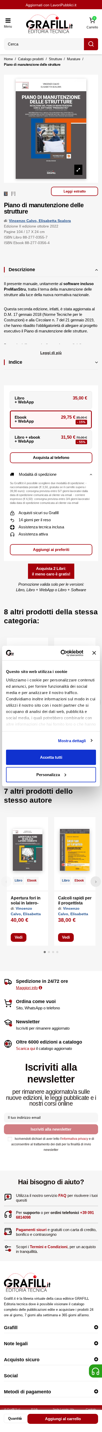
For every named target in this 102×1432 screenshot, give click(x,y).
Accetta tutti (51, 757)
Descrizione (22, 269)
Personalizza (48, 774)
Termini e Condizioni (48, 1246)
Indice (15, 362)
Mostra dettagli (72, 740)
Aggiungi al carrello (63, 1418)
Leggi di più (51, 353)
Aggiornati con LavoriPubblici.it (51, 5)
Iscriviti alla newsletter (51, 1129)
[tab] (51, 272)
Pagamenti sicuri (31, 1229)
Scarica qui (25, 1048)
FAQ (62, 1195)
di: (6, 221)
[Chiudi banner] (94, 653)
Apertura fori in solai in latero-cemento (26, 903)
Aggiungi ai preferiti (51, 549)
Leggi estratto (75, 191)
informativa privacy (74, 1139)
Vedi (18, 937)
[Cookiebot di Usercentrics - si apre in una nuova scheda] (62, 653)
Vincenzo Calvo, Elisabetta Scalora (40, 221)
